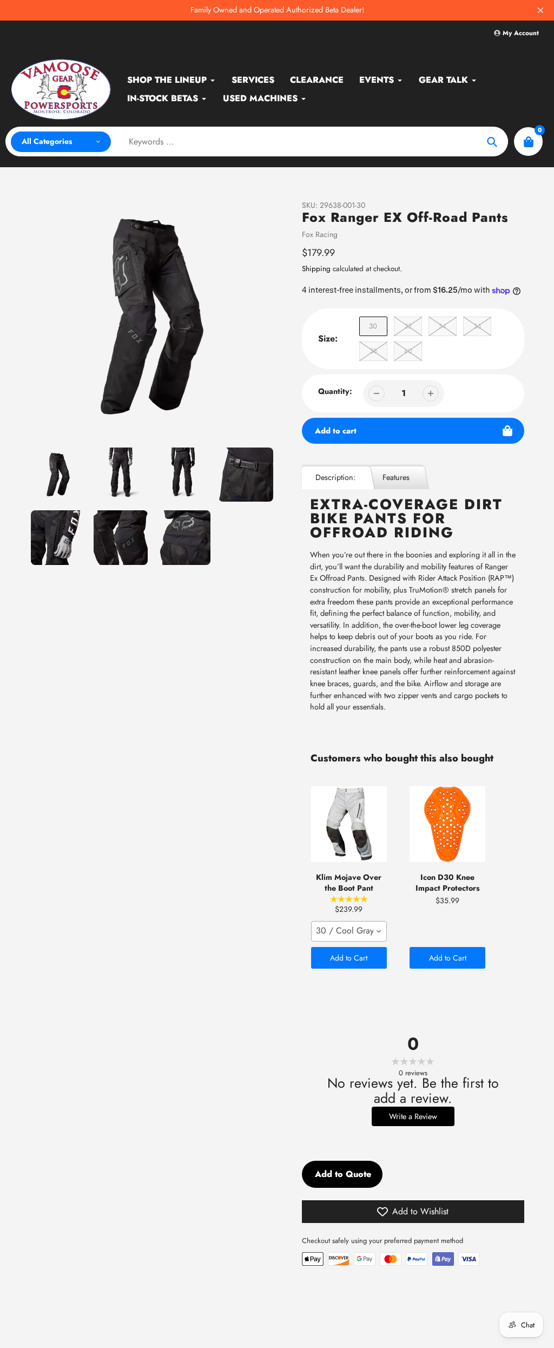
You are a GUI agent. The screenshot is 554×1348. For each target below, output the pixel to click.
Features (396, 477)
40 (408, 351)
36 (477, 326)
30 (373, 326)
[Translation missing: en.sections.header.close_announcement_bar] (540, 10)
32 (408, 326)
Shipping (316, 269)
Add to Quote (343, 1174)
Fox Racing (320, 234)
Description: (335, 477)
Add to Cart (348, 957)
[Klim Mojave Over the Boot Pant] (349, 824)
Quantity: (335, 391)
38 (373, 351)
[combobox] (349, 931)
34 (442, 326)
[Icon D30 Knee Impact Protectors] (447, 824)
